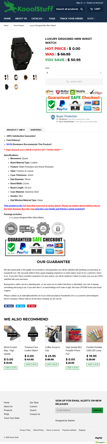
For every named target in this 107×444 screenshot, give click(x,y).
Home (7, 18)
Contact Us (35, 414)
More (90, 18)
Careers (33, 406)
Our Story (34, 402)
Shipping (35, 130)
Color (47, 68)
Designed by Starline (65, 420)
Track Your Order (71, 18)
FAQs (52, 18)
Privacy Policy (25, 430)
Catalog (37, 18)
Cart (97, 9)
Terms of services (53, 430)
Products (8, 410)
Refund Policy (38, 430)
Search (33, 410)
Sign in (79, 3)
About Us (21, 18)
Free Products (19, 25)
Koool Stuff (14, 437)
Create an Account (95, 3)
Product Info (16, 130)
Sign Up (97, 410)
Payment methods (69, 430)
